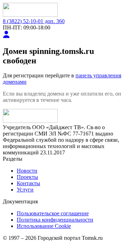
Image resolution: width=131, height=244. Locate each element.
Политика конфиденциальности (55, 220)
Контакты (28, 183)
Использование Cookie (44, 226)
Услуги (25, 190)
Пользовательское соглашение (53, 213)
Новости (27, 171)
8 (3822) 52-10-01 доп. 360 (34, 21)
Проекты (27, 177)
